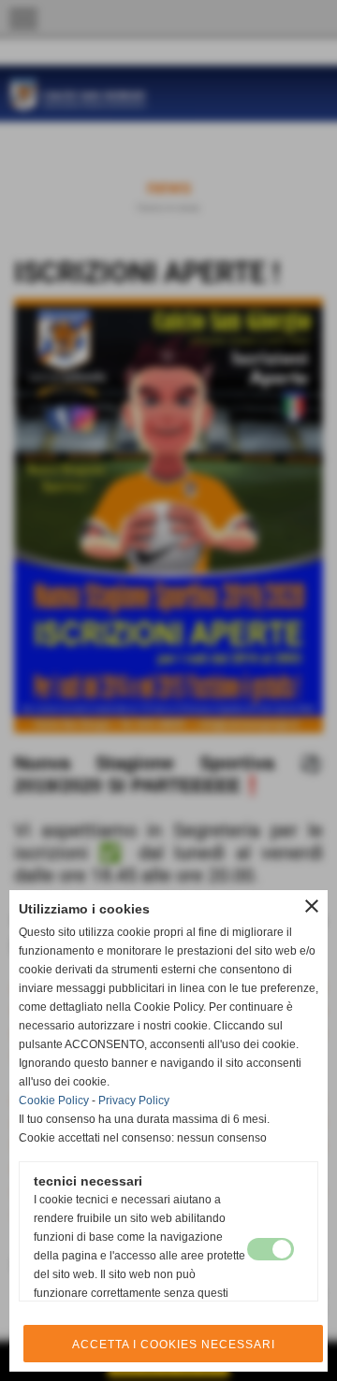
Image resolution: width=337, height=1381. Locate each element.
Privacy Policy (133, 1100)
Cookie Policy (54, 1100)
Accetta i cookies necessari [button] (173, 1344)
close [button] (311, 906)
